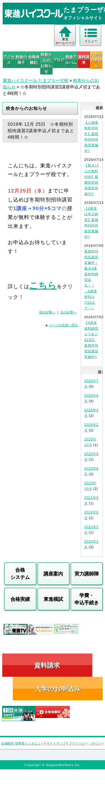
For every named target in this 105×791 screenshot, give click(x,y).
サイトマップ (56, 743)
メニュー (90, 41)
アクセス (9, 60)
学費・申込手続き (87, 599)
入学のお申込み (58, 688)
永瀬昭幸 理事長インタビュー (22, 743)
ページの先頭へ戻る (63, 325)
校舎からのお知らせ (46, 63)
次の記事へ (68, 312)
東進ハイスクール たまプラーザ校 (35, 80)
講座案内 (53, 573)
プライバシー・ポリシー (86, 743)
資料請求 (83, 60)
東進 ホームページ (65, 41)
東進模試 (53, 599)
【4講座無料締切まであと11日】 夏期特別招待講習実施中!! (91, 340)
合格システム (20, 573)
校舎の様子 (21, 60)
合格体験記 (34, 60)
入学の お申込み (96, 60)
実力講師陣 (87, 573)
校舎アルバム (71, 60)
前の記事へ (47, 312)
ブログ (58, 60)
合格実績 (20, 599)
